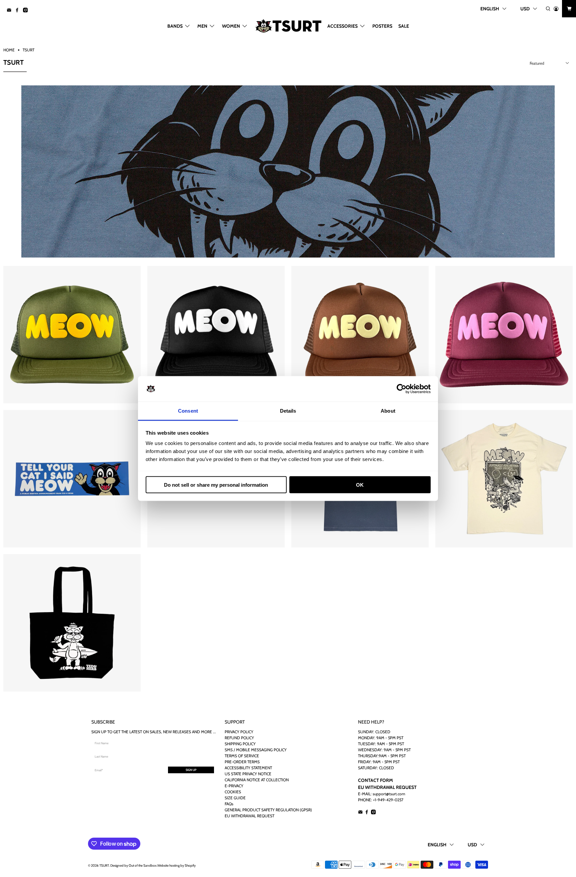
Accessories (342, 26)
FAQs (229, 803)
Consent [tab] (188, 411)
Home (9, 50)
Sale (403, 26)
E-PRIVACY (234, 785)
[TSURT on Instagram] (27, 10)
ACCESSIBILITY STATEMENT (248, 767)
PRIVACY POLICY (239, 731)
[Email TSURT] (11, 10)
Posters (382, 26)
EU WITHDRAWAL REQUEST (249, 815)
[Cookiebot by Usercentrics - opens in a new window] (401, 389)
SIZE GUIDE (235, 797)
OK (360, 484)
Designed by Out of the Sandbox (133, 865)
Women (231, 26)
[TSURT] (288, 26)
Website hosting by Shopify (176, 865)
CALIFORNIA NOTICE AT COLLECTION (257, 779)
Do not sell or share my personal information (216, 484)
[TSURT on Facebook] (19, 10)
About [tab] (388, 411)
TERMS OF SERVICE (242, 755)
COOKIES (233, 791)
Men (202, 26)
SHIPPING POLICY (240, 743)
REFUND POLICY (239, 737)
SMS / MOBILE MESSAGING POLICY (256, 749)
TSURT (28, 50)
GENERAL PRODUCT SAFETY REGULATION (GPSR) (268, 809)
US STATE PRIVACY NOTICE (248, 773)
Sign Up (191, 770)
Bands (175, 26)
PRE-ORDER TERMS (242, 761)
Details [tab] (288, 411)
